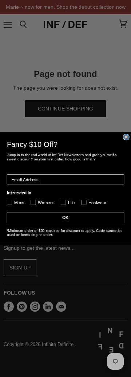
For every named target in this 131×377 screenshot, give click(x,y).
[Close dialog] (126, 137)
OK (65, 217)
